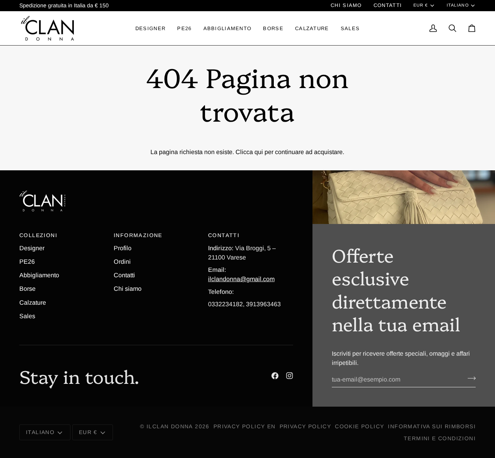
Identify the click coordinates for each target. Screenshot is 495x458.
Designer (31, 247)
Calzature (32, 302)
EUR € (420, 5)
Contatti (124, 274)
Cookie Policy (359, 426)
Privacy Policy (305, 426)
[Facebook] (274, 375)
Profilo (122, 247)
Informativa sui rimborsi (432, 426)
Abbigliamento (39, 274)
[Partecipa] (469, 378)
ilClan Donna (170, 426)
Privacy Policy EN (244, 426)
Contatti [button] (223, 235)
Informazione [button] (138, 235)
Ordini (122, 261)
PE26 (27, 261)
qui (258, 151)
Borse (27, 288)
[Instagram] (289, 375)
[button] (150, 28)
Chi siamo (128, 288)
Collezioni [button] (38, 235)
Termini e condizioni (440, 438)
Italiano (458, 5)
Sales (27, 315)
